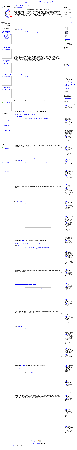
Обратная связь (51, 2)
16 (69, 85)
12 (74, 84)
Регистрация (35, 1)
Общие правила (40, 2)
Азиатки (9, 13)
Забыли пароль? (70, 22)
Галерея (7, 14)
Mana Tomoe (7, 87)
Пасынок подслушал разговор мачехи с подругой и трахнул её (27, 368)
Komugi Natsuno (7, 74)
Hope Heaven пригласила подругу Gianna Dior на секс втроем (26, 199)
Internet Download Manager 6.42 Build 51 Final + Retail (25, 5)
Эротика (9, 12)
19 (74, 85)
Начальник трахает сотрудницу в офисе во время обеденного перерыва (28, 158)
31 (71, 88)
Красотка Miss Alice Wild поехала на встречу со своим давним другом (28, 114)
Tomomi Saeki (6, 47)
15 (68, 85)
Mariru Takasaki (7, 100)
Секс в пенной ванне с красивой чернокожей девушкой (25, 284)
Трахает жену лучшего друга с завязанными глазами (25, 324)
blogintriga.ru (14, 445)
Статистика (31, 1)
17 (71, 85)
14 (66, 85)
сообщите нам (36, 447)
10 (71, 84)
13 (65, 85)
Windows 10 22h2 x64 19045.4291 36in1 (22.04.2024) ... (7, 31)
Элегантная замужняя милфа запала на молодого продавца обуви (27, 27)
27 (65, 88)
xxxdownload (22, 69)
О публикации (46, 2)
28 (66, 88)
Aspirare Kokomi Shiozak (7, 61)
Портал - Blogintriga (36, 443)
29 (68, 88)
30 (69, 88)
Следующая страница (42, 409)
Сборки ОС (8, 10)
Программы (8, 9)
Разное (8, 17)
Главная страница (25, 2)
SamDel (21, 24)
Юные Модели (9, 16)
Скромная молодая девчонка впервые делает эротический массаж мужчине (29, 72)
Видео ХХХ (7, 11)
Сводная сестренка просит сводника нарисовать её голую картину (27, 243)
